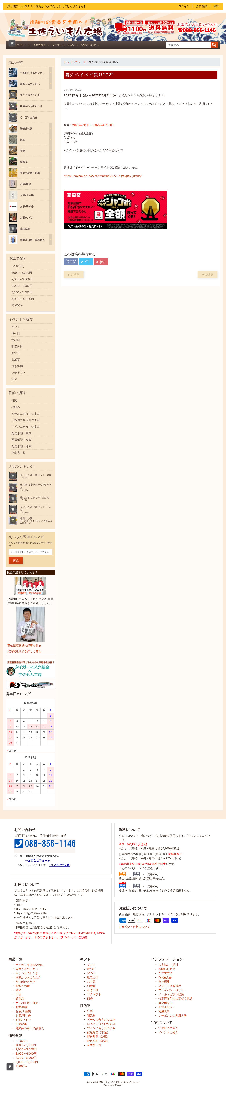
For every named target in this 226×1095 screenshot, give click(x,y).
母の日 (15, 333)
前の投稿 (73, 274)
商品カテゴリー (20, 45)
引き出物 (17, 366)
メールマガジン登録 (171, 994)
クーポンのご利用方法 (172, 1015)
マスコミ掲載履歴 (169, 986)
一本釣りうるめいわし (30, 964)
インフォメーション (65, 45)
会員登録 (201, 6)
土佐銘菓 (21, 1024)
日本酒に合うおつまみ (25, 420)
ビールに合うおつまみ (25, 413)
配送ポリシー (166, 1007)
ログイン (184, 6)
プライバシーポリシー (172, 990)
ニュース (80, 62)
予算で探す (41, 45)
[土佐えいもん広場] (59, 36)
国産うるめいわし (27, 969)
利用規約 (164, 1011)
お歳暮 (15, 359)
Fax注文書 (165, 977)
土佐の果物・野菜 (27, 1003)
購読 (16, 560)
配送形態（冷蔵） (22, 439)
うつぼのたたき (25, 981)
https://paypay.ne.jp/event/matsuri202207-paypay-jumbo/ (103, 176)
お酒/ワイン (23, 1019)
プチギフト (18, 372)
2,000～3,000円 (22, 279)
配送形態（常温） (22, 433)
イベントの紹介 (168, 1032)
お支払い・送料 (168, 964)
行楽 (14, 400)
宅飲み (15, 407)
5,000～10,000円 (22, 299)
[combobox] (188, 45)
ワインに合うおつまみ (25, 426)
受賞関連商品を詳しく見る (24, 651)
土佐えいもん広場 (112, 1082)
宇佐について (90, 45)
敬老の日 (17, 346)
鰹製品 (20, 998)
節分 (14, 379)
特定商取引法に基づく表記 (175, 998)
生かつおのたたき (27, 973)
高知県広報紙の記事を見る (24, 645)
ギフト (15, 326)
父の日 (15, 340)
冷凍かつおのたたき (28, 977)
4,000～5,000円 (21, 292)
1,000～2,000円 (21, 272)
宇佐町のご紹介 (168, 1028)
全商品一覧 (18, 452)
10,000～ (17, 305)
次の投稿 (207, 274)
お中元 (15, 353)
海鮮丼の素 (23, 986)
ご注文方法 (165, 973)
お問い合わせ (166, 969)
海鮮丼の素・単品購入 (30, 1028)
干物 (18, 994)
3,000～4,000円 (21, 285)
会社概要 (164, 981)
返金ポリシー (166, 1003)
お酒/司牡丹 (23, 1015)
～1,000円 (17, 266)
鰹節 (18, 990)
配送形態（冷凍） (22, 446)
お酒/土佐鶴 (23, 1011)
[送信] (214, 45)
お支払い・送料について (134, 926)
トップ (68, 62)
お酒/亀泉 (22, 1007)
